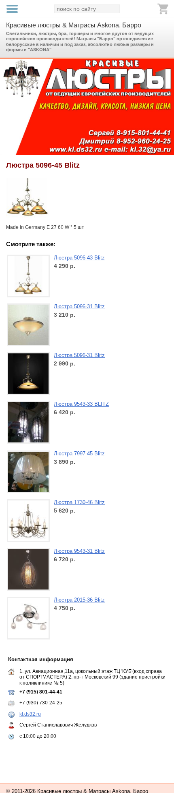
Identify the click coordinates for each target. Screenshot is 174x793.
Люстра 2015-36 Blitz (79, 600)
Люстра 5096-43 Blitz (79, 258)
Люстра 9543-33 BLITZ (81, 404)
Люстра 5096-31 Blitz (79, 306)
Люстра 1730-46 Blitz (79, 502)
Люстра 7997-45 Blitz (79, 453)
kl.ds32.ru (30, 714)
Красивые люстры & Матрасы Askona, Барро (73, 25)
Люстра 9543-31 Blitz (79, 551)
